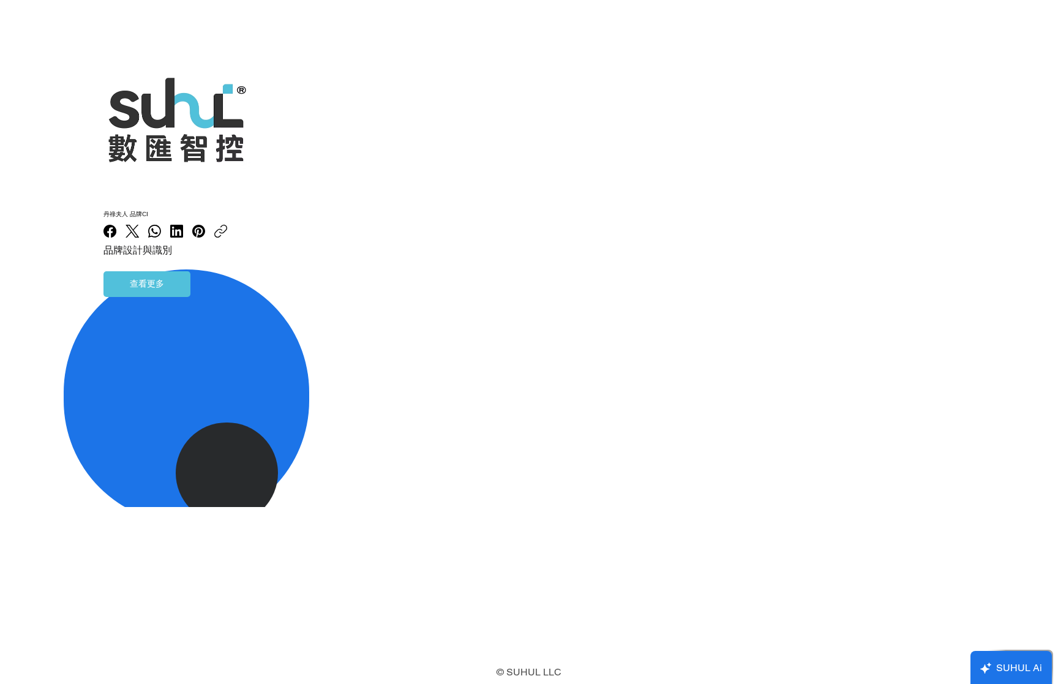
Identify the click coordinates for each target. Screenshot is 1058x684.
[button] (146, 284)
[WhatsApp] (154, 231)
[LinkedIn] (176, 231)
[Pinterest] (198, 231)
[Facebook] (109, 231)
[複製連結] (220, 231)
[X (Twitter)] (132, 231)
